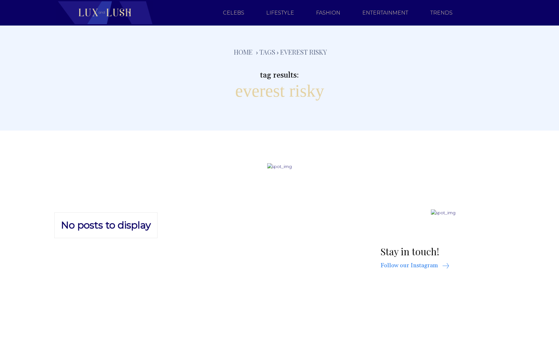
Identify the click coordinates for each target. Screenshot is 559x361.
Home (243, 52)
